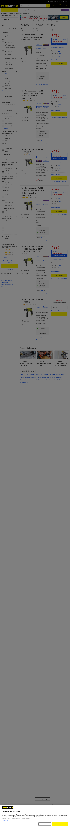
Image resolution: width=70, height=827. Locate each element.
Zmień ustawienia (45, 824)
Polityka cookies (5, 820)
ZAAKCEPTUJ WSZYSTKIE (60, 824)
